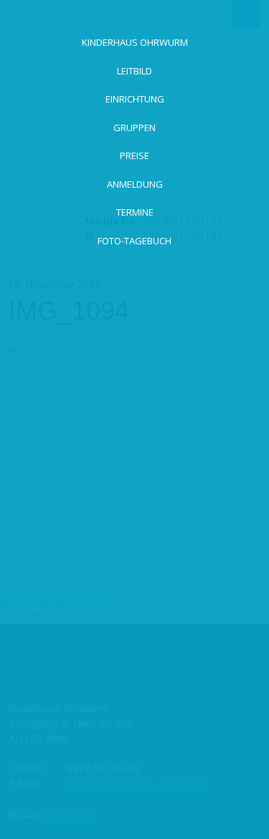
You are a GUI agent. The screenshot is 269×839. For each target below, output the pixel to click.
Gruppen (134, 127)
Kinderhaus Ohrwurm (135, 42)
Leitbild (134, 70)
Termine (135, 212)
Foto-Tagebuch (134, 240)
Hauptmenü (246, 13)
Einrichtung (134, 98)
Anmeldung (135, 184)
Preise (134, 155)
